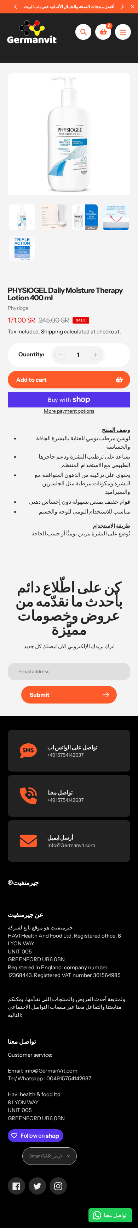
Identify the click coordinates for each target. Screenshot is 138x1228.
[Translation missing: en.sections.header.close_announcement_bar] (132, 6)
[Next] (122, 6)
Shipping (52, 331)
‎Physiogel (18, 308)
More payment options (69, 411)
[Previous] (15, 6)
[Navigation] (123, 32)
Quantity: (31, 354)
